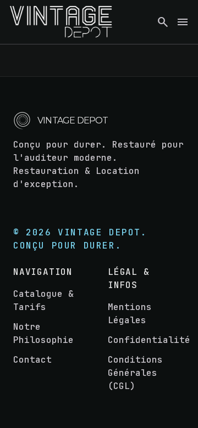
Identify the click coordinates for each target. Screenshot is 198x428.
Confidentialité (149, 340)
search (162, 22)
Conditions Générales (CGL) (135, 373)
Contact (32, 359)
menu (182, 22)
